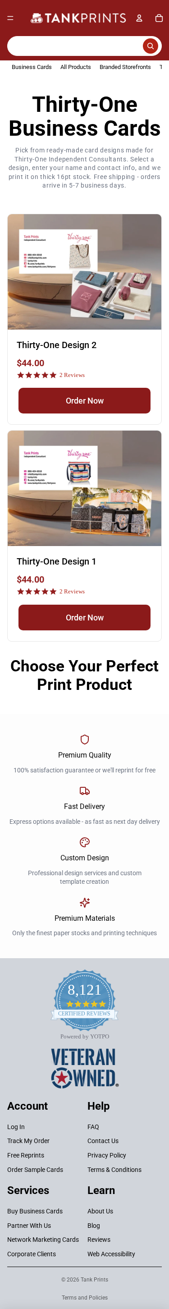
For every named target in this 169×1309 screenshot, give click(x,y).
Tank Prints (94, 1280)
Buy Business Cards (35, 1211)
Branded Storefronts (125, 67)
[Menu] (10, 18)
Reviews (98, 1239)
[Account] (139, 18)
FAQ (93, 1126)
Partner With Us (29, 1225)
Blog (93, 1225)
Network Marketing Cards (43, 1239)
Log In (16, 1126)
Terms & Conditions (114, 1169)
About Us (100, 1211)
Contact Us (103, 1140)
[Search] (84, 46)
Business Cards (32, 67)
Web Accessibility (111, 1254)
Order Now (85, 400)
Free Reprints (25, 1155)
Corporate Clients (31, 1254)
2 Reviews (72, 375)
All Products (75, 67)
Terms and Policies (85, 1298)
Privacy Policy (106, 1155)
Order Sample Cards (35, 1169)
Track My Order (28, 1140)
